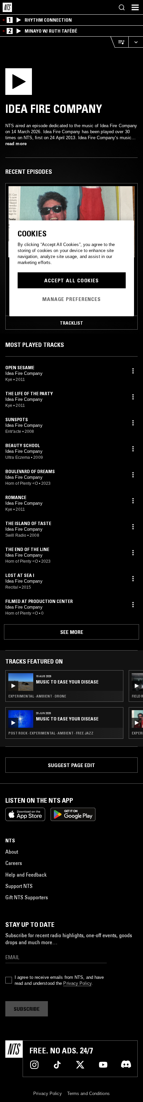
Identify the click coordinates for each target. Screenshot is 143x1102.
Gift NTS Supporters (26, 897)
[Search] (121, 7)
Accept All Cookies (71, 280)
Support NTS (19, 886)
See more (71, 632)
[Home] (7, 7)
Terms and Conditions (88, 1093)
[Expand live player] (135, 42)
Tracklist (71, 323)
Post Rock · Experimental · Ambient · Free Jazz (50, 733)
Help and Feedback (26, 874)
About (11, 851)
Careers (13, 863)
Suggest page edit (71, 765)
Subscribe (27, 1008)
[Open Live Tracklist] (119, 42)
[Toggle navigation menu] (135, 7)
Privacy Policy (77, 983)
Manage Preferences (71, 299)
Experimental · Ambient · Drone (37, 696)
